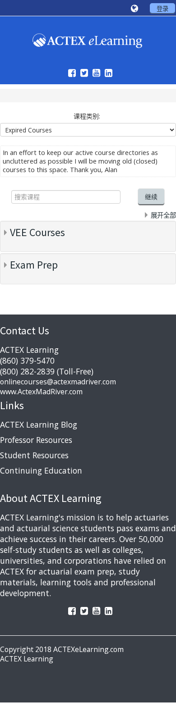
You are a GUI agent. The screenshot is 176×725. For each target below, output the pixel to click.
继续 (151, 196)
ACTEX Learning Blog (38, 424)
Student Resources (34, 455)
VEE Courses (37, 232)
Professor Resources (36, 439)
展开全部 (163, 215)
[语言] (136, 8)
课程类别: (87, 116)
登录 (162, 9)
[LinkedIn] (106, 73)
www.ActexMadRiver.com (41, 392)
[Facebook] (70, 73)
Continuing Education (41, 470)
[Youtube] (94, 73)
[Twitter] (82, 73)
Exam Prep (34, 265)
